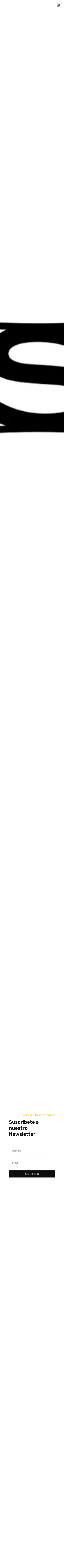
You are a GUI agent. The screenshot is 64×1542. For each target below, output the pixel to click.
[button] (59, 5)
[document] (32, 771)
